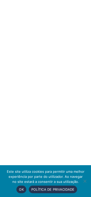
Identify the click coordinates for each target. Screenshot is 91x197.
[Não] (84, 181)
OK (21, 189)
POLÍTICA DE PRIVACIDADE (53, 189)
